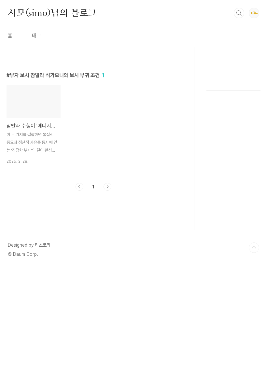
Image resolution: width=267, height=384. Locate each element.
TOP (254, 247)
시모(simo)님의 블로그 (52, 12)
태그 (36, 36)
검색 (239, 13)
